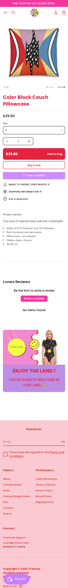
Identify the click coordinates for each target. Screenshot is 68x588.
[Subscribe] (63, 442)
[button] (13, 12)
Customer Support (14, 537)
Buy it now (34, 165)
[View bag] (64, 12)
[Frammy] (34, 12)
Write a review (34, 298)
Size (5, 123)
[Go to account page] (56, 12)
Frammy (34, 569)
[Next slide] (61, 87)
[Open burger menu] (5, 12)
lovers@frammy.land (15, 543)
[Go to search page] (13, 12)
